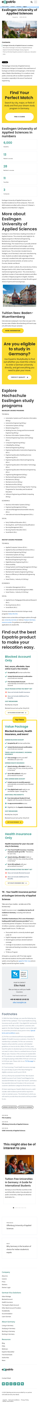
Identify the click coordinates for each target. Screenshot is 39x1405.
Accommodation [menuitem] (7, 1314)
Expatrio (15, 17)
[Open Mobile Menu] (35, 2)
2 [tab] (14, 1207)
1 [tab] (13, 1207)
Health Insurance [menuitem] (7, 1302)
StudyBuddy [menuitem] (6, 1311)
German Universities (9, 1107)
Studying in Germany (26, 1107)
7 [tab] (22, 1207)
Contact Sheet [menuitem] (6, 1378)
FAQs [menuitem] (3, 1346)
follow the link (13, 614)
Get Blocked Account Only (16, 713)
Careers (12, 7)
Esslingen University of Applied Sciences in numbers (18, 45)
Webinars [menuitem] (5, 1349)
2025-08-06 (5, 1115)
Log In (25, 7)
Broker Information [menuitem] (8, 1401)
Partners (18, 7)
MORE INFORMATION (12, 331)
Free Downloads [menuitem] (7, 1355)
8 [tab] (24, 1207)
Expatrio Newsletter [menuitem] (8, 1352)
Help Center (5, 7)
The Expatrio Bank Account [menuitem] (10, 1305)
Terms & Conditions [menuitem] (14, 1400)
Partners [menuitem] (4, 1285)
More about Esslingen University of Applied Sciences (17, 48)
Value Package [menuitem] (6, 1296)
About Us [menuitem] (5, 1276)
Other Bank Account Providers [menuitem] (11, 1308)
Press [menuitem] (3, 1282)
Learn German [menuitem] (6, 1317)
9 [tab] (25, 1207)
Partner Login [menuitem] (6, 1287)
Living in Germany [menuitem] (7, 1326)
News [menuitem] (3, 1360)
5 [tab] (19, 1207)
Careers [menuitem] (4, 1279)
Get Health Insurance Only (16, 883)
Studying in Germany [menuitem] (8, 1328)
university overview (10, 620)
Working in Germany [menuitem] (8, 1331)
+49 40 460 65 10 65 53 (19, 999)
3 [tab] (16, 1207)
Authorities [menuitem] (5, 1358)
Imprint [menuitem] (5, 1400)
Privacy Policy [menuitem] (25, 1400)
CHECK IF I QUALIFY (18, 377)
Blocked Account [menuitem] (7, 1299)
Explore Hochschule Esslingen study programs (16, 50)
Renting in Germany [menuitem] (8, 1334)
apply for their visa (24, 961)
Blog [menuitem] (3, 1343)
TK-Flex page (29, 1061)
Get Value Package (13, 822)
